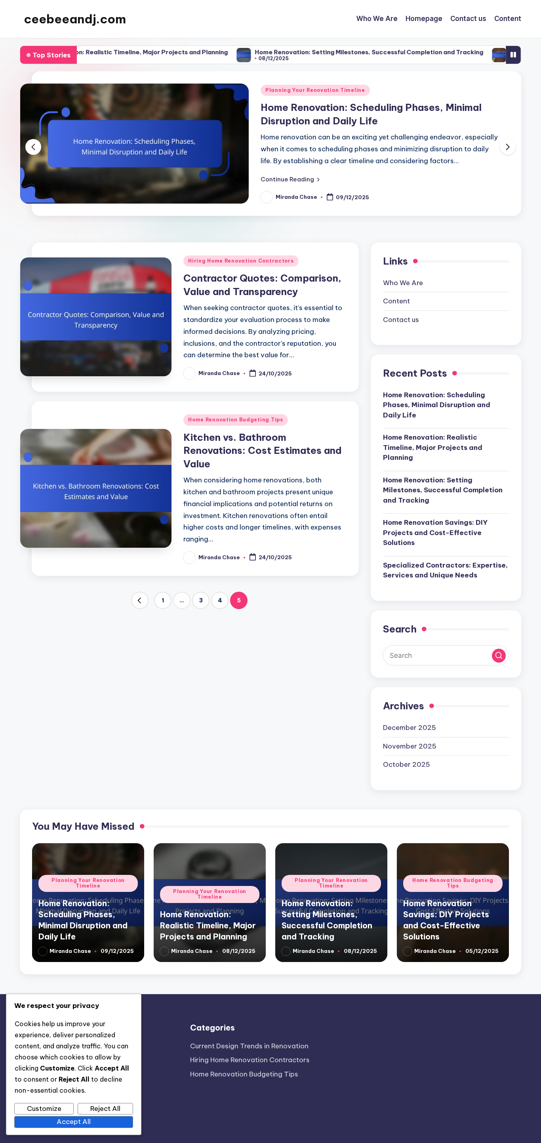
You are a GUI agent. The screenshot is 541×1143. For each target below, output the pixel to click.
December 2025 (409, 727)
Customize (44, 1108)
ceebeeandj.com (75, 19)
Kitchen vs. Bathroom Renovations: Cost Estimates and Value (262, 450)
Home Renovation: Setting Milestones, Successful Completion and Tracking (328, 52)
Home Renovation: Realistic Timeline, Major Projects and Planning (432, 447)
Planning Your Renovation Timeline (315, 90)
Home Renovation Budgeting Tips (235, 420)
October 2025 (406, 764)
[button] (290, 179)
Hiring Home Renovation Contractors (240, 261)
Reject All (105, 1108)
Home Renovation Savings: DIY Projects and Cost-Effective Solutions (435, 532)
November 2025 (409, 745)
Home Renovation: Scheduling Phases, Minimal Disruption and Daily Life (436, 404)
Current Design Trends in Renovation (249, 1046)
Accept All (74, 1121)
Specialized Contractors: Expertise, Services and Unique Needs (445, 569)
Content (396, 301)
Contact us (401, 319)
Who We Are (403, 282)
